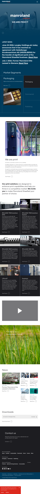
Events (24, 453)
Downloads (19, 453)
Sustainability (13, 453)
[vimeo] (6, 468)
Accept (2, 492)
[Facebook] (3, 469)
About (3, 453)
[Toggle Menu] (37, 1)
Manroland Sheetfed (6, 451)
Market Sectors (5, 457)
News (32, 453)
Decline (7, 492)
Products (4, 463)
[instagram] (10, 468)
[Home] (6, 2)
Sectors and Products (6, 462)
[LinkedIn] (5, 469)
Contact (29, 462)
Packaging (4, 458)
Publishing (16, 458)
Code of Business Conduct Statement (7, 475)
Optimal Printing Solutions (12, 463)
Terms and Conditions (18, 475)
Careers (28, 453)
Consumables (22, 463)
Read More (33, 57)
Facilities (7, 453)
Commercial (10, 458)
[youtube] (8, 468)
